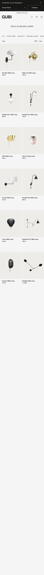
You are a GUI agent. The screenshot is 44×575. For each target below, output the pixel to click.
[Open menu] (41, 16)
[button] (36, 16)
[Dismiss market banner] (40, 3)
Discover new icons (22, 13)
